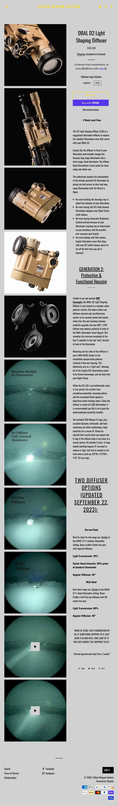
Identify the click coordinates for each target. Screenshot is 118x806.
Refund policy (10, 777)
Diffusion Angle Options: (91, 77)
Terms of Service (11, 773)
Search (7, 769)
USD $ (107, 770)
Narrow (86, 83)
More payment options (91, 109)
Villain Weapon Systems (59, 6)
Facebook (49, 769)
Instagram (50, 773)
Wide (97, 83)
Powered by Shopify (105, 781)
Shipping (81, 54)
